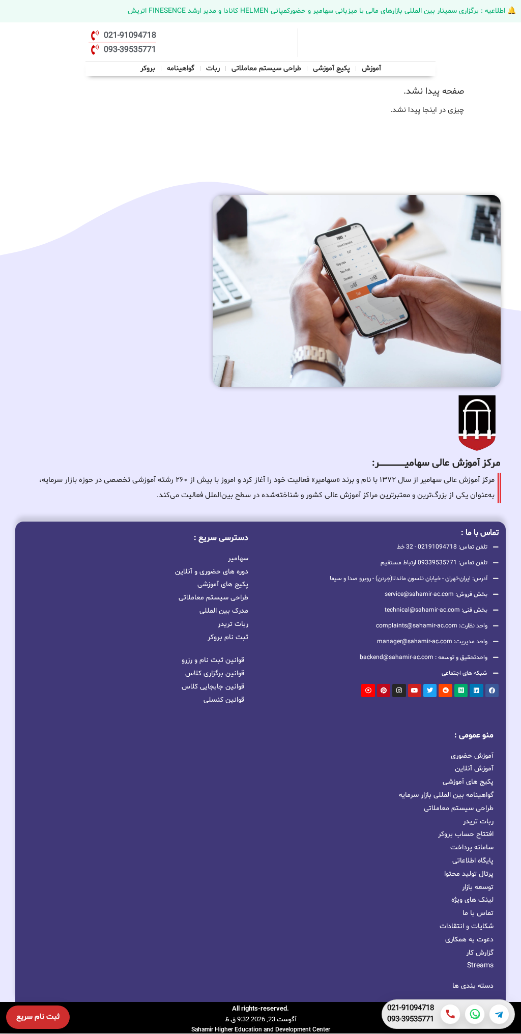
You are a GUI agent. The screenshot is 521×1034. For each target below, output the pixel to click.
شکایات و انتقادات (467, 926)
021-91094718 (410, 1008)
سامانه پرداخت (472, 847)
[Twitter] (430, 690)
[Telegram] (499, 1014)
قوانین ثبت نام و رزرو (213, 660)
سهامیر (238, 557)
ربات (213, 68)
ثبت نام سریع (38, 1017)
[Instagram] (399, 690)
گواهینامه (180, 68)
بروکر (147, 68)
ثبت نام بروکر (228, 636)
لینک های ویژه (472, 900)
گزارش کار (480, 953)
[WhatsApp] (475, 1014)
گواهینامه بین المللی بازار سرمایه (446, 795)
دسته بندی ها (473, 986)
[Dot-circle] (367, 690)
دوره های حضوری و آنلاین (211, 571)
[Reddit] (445, 690)
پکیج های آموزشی (222, 583)
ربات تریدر (233, 623)
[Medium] (461, 690)
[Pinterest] (383, 690)
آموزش (371, 68)
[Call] (450, 1014)
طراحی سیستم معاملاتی (266, 67)
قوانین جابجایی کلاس (213, 687)
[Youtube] (414, 690)
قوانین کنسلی (224, 700)
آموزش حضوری (472, 756)
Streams (480, 965)
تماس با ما (478, 913)
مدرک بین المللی (223, 610)
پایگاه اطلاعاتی (473, 861)
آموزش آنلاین (474, 768)
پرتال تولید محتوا (469, 874)
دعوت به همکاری (469, 939)
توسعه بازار (478, 887)
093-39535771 (410, 1019)
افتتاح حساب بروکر (466, 834)
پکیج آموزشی (331, 68)
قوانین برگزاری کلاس (214, 673)
